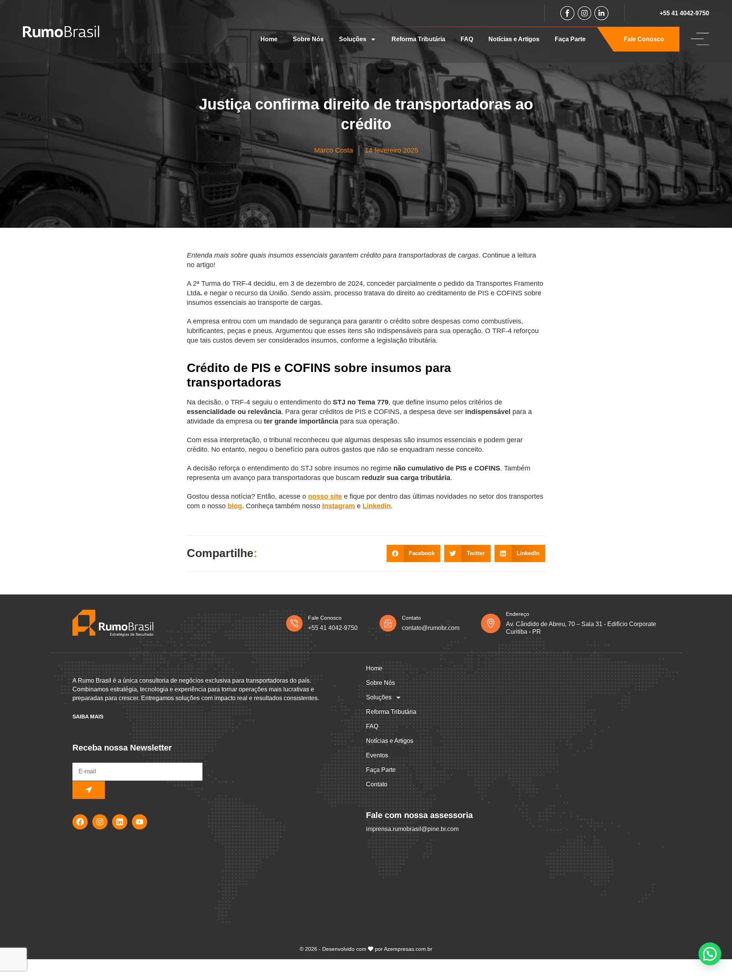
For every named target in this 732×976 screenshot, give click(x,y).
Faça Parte (570, 39)
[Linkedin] (119, 821)
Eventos (377, 755)
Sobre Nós (308, 39)
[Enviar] (88, 790)
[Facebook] (80, 821)
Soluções (352, 39)
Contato (376, 784)
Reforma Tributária (418, 39)
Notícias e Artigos (513, 39)
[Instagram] (100, 821)
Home (269, 39)
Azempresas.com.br (408, 949)
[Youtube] (139, 821)
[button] (414, 553)
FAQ (467, 39)
